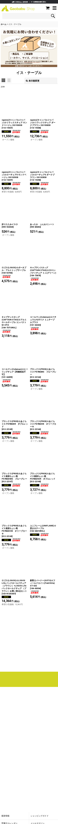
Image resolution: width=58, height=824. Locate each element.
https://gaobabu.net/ (29, 664)
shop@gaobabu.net (25, 750)
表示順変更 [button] (34, 81)
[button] (54, 8)
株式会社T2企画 (22, 737)
